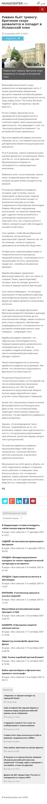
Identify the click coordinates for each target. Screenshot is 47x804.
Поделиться (12, 38)
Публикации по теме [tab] (14, 513)
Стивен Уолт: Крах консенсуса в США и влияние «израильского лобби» (22, 738)
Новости (7, 689)
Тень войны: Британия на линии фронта (23, 749)
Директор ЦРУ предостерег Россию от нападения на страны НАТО (22, 778)
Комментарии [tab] (12, 518)
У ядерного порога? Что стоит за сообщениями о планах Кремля (19, 726)
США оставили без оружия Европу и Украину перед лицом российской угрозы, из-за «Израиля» (21, 712)
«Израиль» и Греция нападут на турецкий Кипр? (19, 698)
